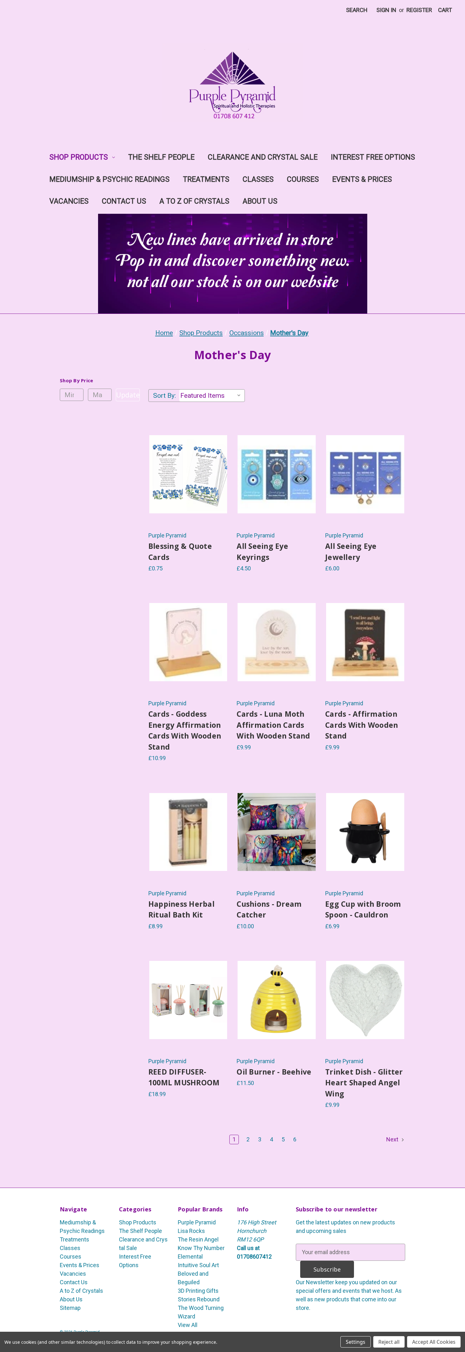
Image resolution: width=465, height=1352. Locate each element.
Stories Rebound (199, 1299)
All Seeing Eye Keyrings (262, 551)
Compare (186, 474)
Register (419, 10)
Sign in (386, 10)
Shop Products (78, 157)
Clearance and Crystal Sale (263, 157)
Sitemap (70, 1307)
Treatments (206, 179)
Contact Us (124, 201)
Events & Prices (362, 179)
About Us (260, 201)
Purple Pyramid (197, 1222)
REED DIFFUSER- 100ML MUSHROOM (184, 1077)
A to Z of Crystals (194, 201)
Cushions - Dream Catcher (269, 909)
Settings (355, 1341)
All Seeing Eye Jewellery (351, 551)
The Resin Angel (198, 1239)
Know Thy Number (201, 1248)
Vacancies (69, 201)
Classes (258, 179)
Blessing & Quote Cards (180, 551)
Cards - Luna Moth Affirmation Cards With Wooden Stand (273, 725)
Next (393, 1139)
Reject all (389, 1341)
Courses (303, 179)
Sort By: (164, 395)
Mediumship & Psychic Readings (109, 179)
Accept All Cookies (434, 1341)
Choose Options (188, 488)
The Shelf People (161, 157)
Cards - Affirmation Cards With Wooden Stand (361, 725)
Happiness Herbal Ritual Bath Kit (181, 909)
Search (357, 10)
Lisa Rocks (191, 1231)
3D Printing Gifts (198, 1290)
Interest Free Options (373, 157)
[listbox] (212, 396)
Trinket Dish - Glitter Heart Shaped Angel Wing (364, 1083)
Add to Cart (188, 656)
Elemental (190, 1256)
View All (187, 1325)
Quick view (180, 460)
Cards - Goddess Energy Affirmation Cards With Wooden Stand (184, 730)
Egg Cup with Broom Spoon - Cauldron (363, 909)
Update (128, 394)
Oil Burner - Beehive (274, 1072)
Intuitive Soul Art (198, 1265)
